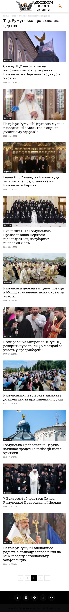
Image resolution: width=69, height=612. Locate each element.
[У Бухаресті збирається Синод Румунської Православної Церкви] (34, 479)
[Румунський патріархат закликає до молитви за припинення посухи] (34, 375)
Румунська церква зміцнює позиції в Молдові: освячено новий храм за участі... (33, 292)
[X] (43, 597)
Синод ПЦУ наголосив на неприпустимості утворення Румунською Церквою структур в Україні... (31, 72)
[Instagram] (26, 597)
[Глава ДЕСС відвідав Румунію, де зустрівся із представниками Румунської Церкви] (34, 157)
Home (6, 15)
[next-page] (47, 578)
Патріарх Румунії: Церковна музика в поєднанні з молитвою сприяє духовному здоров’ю (34, 127)
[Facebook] (17, 597)
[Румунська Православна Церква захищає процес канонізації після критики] (34, 425)
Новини (7, 61)
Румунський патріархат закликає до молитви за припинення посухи (33, 397)
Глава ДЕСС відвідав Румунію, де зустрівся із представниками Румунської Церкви (31, 181)
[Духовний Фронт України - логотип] (34, 6)
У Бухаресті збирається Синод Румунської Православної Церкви (32, 500)
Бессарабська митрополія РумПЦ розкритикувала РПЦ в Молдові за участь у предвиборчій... (33, 346)
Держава (7, 172)
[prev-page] (20, 578)
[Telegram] (34, 597)
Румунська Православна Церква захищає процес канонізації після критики (32, 449)
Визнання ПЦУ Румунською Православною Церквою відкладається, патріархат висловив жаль (27, 236)
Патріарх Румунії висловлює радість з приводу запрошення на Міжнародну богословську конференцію (32, 554)
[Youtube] (51, 597)
